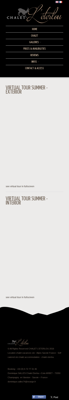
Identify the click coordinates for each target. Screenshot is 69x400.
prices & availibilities (34, 48)
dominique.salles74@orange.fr (22, 381)
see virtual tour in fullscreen (20, 186)
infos (34, 61)
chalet (34, 35)
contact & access (34, 68)
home (34, 29)
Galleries (34, 42)
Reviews (34, 55)
